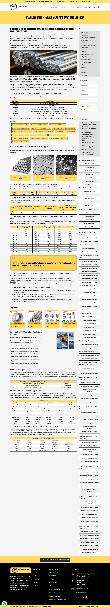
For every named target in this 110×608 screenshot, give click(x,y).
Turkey (69, 446)
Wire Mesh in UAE (89, 163)
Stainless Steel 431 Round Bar (89, 303)
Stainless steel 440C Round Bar (39, 138)
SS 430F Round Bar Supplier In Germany (89, 482)
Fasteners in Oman (89, 219)
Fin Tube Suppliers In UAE (89, 327)
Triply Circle (85, 43)
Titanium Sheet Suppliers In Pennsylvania (89, 355)
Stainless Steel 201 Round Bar (20, 125)
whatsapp (58, 378)
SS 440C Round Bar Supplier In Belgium (89, 545)
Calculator (79, 7)
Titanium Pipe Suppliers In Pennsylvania (89, 344)
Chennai (38, 402)
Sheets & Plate (86, 72)
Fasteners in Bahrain (89, 212)
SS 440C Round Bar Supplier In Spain (89, 549)
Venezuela (54, 444)
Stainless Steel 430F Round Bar (89, 299)
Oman (29, 440)
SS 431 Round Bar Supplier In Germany (89, 517)
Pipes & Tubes (86, 65)
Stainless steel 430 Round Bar (20, 138)
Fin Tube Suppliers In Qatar (89, 337)
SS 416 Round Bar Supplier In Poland (89, 454)
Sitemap (49, 606)
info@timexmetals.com (30, 1)
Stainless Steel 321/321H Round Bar (43, 131)
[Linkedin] (96, 7)
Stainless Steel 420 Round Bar (89, 292)
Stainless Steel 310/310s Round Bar (41, 128)
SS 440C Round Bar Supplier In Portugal (89, 538)
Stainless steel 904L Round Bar (58, 138)
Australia (54, 442)
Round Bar (85, 32)
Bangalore (15, 402)
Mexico (29, 444)
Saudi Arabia (16, 440)
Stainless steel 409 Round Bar (20, 135)
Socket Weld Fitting (87, 59)
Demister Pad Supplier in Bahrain (89, 261)
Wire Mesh (53, 572)
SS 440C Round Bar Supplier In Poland (89, 542)
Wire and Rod (53, 592)
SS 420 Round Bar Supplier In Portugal (89, 412)
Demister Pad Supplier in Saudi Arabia (89, 275)
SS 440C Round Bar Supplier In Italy (89, 531)
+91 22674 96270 (80, 584)
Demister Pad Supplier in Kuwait (89, 264)
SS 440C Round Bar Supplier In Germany (89, 535)
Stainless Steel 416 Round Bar (89, 296)
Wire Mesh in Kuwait (89, 177)
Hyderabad (49, 402)
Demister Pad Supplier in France (89, 282)
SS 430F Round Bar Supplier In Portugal (89, 475)
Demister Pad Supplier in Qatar (89, 271)
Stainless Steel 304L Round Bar (20, 128)
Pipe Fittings (53, 582)
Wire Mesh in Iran (89, 184)
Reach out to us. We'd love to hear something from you (55, 559)
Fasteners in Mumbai (89, 195)
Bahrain (17, 442)
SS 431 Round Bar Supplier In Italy (89, 514)
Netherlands (55, 440)
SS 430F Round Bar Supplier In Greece (89, 472)
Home (52, 7)
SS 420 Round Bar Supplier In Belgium (89, 423)
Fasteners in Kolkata (89, 205)
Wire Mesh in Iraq (89, 174)
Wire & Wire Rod (86, 40)
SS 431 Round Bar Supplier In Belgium (89, 510)
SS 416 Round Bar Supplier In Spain (89, 461)
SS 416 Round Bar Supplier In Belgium (89, 445)
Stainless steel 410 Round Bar (39, 135)
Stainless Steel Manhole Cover (58, 599)
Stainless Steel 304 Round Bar (57, 125)
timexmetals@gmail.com (46, 1)
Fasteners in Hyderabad (89, 202)
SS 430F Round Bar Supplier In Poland (89, 486)
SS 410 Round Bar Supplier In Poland (89, 386)
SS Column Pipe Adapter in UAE (89, 251)
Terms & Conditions (84, 606)
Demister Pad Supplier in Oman (89, 268)
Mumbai (27, 402)
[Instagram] (94, 7)
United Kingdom (69, 444)
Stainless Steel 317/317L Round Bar (21, 131)
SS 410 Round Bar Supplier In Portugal (89, 402)
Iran (69, 440)
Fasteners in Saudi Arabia (89, 223)
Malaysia (42, 446)
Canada (42, 444)
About (57, 7)
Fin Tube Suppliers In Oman (89, 323)
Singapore (29, 442)
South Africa (29, 446)
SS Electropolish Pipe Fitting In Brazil (89, 373)
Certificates (38, 579)
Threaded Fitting (86, 62)
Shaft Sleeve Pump (55, 596)
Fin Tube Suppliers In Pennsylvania (89, 316)
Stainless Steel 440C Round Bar (89, 306)
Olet (83, 70)
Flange (84, 67)
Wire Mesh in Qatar (89, 170)
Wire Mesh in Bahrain (89, 181)
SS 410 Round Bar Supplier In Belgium (89, 382)
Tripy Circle (53, 579)
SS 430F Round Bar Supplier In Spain (89, 479)
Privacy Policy (94, 606)
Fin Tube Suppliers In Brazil (89, 320)
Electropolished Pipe (87, 54)
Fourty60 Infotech (41, 606)
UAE (69, 442)
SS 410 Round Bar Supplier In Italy (89, 395)
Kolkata (61, 402)
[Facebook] (90, 7)
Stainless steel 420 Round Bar (20, 142)
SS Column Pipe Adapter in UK (89, 248)
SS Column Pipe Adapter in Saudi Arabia (89, 244)
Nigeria (17, 444)
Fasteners (85, 35)
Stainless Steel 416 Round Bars (25, 36)
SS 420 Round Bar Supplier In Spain (89, 416)
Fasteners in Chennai (89, 198)
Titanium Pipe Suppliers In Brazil (89, 348)
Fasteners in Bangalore (89, 191)
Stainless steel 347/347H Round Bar (65, 131)
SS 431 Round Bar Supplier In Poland (89, 507)
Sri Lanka (42, 442)
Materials (72, 7)
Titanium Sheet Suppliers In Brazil (89, 358)
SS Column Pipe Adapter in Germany (89, 241)
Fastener (52, 586)
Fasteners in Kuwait (89, 216)
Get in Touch (83, 119)
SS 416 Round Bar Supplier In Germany (89, 442)
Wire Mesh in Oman (89, 167)
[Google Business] (98, 7)
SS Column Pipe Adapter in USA (89, 237)
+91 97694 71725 (73, 1)
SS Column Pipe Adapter (88, 37)
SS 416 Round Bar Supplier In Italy (89, 458)
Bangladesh (55, 446)
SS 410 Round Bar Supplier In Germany (89, 398)
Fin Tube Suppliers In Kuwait (89, 330)
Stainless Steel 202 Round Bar (39, 125)
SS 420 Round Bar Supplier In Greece (89, 419)
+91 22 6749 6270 (86, 1)
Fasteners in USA (89, 226)
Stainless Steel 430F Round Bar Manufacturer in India (56, 89)
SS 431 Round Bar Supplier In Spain (89, 521)
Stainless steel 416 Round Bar (57, 135)
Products (64, 7)
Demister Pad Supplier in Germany (89, 278)
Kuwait (42, 440)
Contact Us (85, 7)
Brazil (16, 446)
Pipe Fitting (85, 57)
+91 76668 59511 (60, 1)
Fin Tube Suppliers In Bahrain (89, 334)
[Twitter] (92, 7)
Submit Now (85, 114)
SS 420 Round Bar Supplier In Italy (89, 431)
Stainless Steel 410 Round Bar (89, 289)
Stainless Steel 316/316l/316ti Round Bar (64, 128)
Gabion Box (85, 75)
